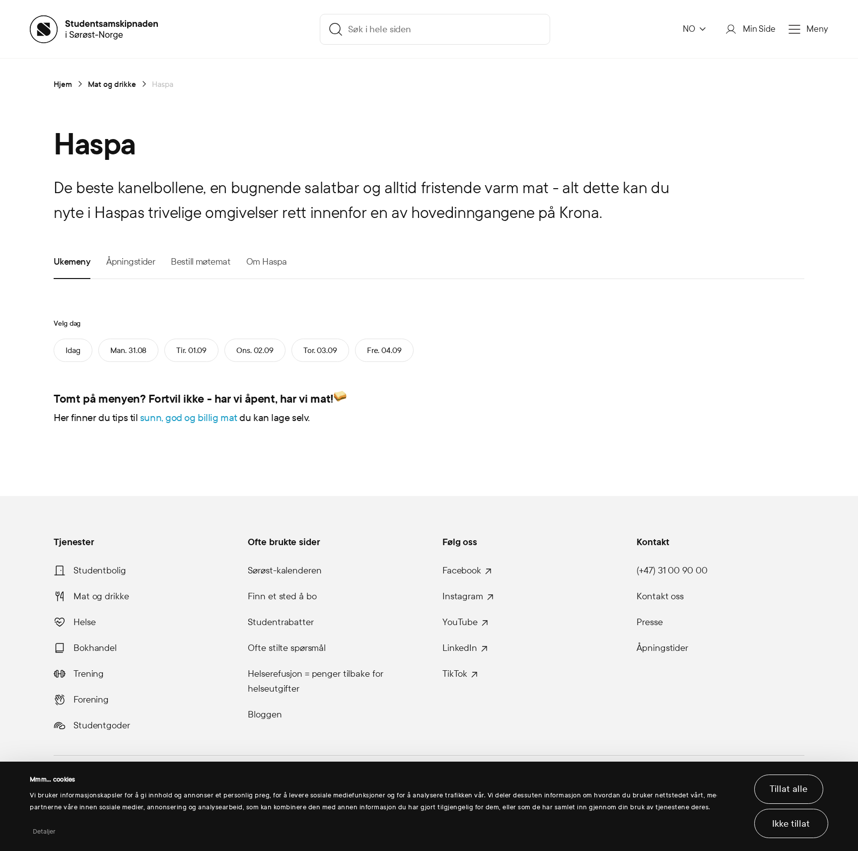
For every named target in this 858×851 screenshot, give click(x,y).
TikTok (454, 673)
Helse (84, 622)
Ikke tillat (791, 823)
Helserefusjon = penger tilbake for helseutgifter (315, 681)
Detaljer (44, 832)
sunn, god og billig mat (188, 418)
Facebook (461, 570)
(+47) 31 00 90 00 (672, 570)
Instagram (462, 596)
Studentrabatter (280, 622)
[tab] (72, 261)
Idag (73, 350)
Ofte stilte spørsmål (287, 647)
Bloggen (265, 714)
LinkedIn (459, 647)
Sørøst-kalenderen (284, 570)
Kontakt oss (660, 596)
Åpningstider (662, 647)
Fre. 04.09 (384, 350)
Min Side (759, 29)
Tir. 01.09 (191, 350)
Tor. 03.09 (320, 350)
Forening (91, 699)
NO (689, 29)
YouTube (460, 622)
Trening (88, 673)
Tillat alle (788, 788)
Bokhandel (95, 647)
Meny (817, 29)
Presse (649, 622)
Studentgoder (101, 725)
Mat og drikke (101, 596)
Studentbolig (99, 570)
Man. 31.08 (128, 350)
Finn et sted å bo (282, 596)
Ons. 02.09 (255, 350)
